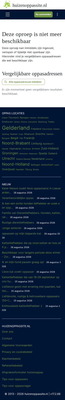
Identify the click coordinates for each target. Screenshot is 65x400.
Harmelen (23, 153)
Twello (51, 122)
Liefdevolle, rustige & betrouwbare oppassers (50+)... (30, 298)
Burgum (6, 138)
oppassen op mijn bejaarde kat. (31, 235)
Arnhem (36, 148)
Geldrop (5, 134)
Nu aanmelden (43, 14)
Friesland (36, 128)
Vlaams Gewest (23, 159)
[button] (57, 14)
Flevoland (14, 117)
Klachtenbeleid (11, 358)
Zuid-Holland (50, 148)
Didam (5, 118)
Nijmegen (24, 117)
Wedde (5, 149)
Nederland (38, 158)
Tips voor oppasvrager (16, 385)
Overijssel (8, 169)
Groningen (10, 153)
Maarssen (33, 153)
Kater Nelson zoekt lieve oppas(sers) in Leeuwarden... (31, 190)
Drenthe (40, 133)
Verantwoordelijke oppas (28, 198)
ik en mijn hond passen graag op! (31, 264)
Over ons (7, 331)
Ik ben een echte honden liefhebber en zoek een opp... (31, 205)
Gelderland (16, 128)
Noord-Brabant (16, 143)
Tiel (21, 138)
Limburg (36, 143)
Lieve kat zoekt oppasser (28, 271)
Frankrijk (29, 138)
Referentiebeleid (12, 365)
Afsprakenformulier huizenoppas (22, 372)
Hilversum (29, 134)
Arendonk (32, 122)
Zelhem (50, 134)
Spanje (43, 153)
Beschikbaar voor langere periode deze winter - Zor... (31, 254)
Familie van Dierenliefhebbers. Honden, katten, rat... (31, 215)
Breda (36, 169)
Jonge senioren (22, 228)
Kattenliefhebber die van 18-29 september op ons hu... (30, 279)
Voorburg (42, 122)
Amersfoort (47, 164)
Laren (56, 165)
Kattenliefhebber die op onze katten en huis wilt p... (31, 245)
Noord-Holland (16, 164)
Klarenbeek (47, 129)
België (14, 138)
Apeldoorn (48, 143)
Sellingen (35, 164)
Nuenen (14, 134)
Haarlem (20, 169)
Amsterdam (43, 117)
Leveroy (49, 159)
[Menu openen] (7, 14)
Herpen (33, 118)
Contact (7, 338)
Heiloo (17, 122)
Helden (56, 129)
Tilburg (28, 169)
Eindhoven (7, 121)
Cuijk (20, 134)
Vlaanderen (15, 148)
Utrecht (8, 158)
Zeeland (52, 153)
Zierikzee (26, 149)
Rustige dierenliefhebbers (28, 222)
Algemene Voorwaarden (17, 345)
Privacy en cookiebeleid (17, 352)
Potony (24, 122)
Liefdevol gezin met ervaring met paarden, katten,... (31, 288)
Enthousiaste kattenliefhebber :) (31, 307)
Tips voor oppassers (15, 379)
